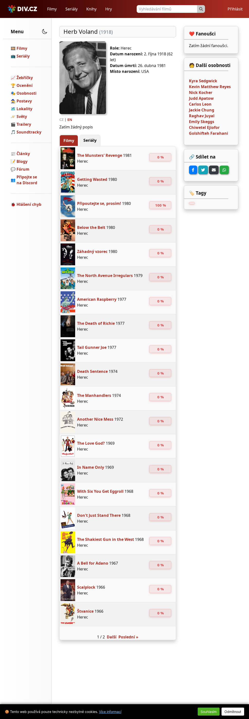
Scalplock (86, 587)
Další (111, 637)
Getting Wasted (92, 179)
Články (23, 153)
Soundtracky (29, 132)
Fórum (23, 169)
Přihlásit (235, 9)
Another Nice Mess (95, 419)
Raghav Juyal (201, 115)
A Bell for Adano (92, 563)
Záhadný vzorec (92, 251)
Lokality (24, 108)
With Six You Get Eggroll (100, 491)
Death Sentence (92, 371)
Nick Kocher (200, 92)
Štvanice (85, 611)
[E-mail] (214, 170)
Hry (108, 9)
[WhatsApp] (224, 170)
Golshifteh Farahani (208, 133)
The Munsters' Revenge (99, 155)
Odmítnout (232, 712)
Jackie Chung (201, 110)
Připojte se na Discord (27, 179)
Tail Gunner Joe (92, 347)
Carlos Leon (200, 104)
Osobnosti (26, 93)
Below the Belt (91, 227)
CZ (61, 119)
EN (69, 119)
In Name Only (90, 467)
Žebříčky (25, 77)
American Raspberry (96, 299)
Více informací (110, 712)
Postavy (24, 101)
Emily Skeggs (201, 121)
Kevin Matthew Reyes (210, 86)
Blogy (22, 161)
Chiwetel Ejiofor (204, 127)
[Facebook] (193, 170)
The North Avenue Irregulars (105, 275)
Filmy (52, 9)
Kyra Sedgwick (203, 81)
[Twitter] (203, 170)
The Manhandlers (94, 395)
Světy (22, 116)
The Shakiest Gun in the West (105, 539)
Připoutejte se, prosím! (99, 203)
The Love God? (91, 443)
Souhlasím (209, 712)
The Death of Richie (96, 323)
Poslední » (128, 637)
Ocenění (25, 85)
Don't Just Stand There (99, 515)
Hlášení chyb (29, 204)
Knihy (91, 9)
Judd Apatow (201, 98)
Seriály (71, 9)
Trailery (24, 124)
